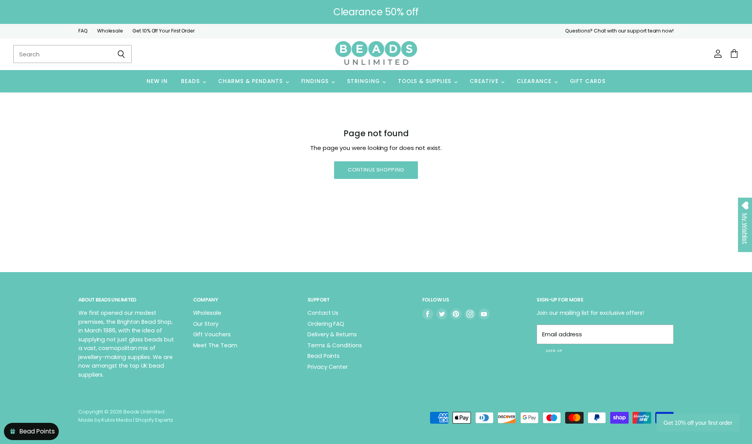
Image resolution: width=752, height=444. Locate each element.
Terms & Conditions (334, 345)
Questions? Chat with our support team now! (619, 31)
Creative (485, 81)
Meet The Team (215, 345)
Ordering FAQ (325, 324)
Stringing (364, 81)
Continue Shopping (376, 169)
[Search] (121, 54)
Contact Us (322, 313)
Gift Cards (588, 81)
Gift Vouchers (212, 334)
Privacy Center (327, 367)
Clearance (535, 81)
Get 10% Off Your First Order (163, 31)
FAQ (83, 31)
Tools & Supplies (425, 81)
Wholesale (110, 31)
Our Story (206, 324)
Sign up (554, 350)
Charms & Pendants (251, 81)
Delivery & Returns (332, 334)
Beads (191, 81)
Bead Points (323, 356)
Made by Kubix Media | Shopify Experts (125, 420)
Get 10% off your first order (697, 422)
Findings (316, 81)
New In (157, 81)
